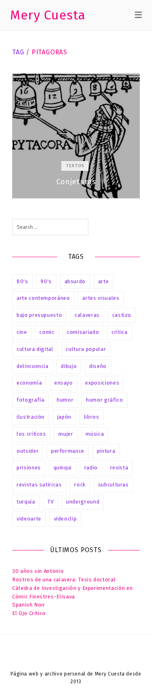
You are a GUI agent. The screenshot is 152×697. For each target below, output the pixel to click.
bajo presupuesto (39, 315)
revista (119, 468)
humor (65, 400)
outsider (28, 451)
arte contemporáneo (43, 298)
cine (22, 332)
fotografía (31, 400)
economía (29, 383)
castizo (122, 315)
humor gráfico (104, 400)
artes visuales (100, 298)
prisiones (29, 468)
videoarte (29, 519)
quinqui (63, 468)
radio (91, 468)
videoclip (65, 519)
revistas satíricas (39, 485)
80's (22, 281)
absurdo (75, 281)
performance (67, 451)
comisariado (83, 332)
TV (50, 502)
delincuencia (33, 366)
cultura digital (35, 349)
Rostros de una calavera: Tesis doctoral (64, 580)
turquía (26, 502)
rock (80, 485)
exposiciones (102, 383)
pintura (106, 451)
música (95, 434)
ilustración (31, 417)
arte (103, 281)
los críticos (31, 434)
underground (82, 502)
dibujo (69, 366)
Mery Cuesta (48, 15)
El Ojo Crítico (29, 613)
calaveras (87, 315)
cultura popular (86, 349)
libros (91, 417)
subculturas (113, 485)
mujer (65, 434)
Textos (75, 165)
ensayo (63, 383)
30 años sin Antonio (38, 571)
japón (64, 417)
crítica (119, 332)
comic (46, 332)
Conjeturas (76, 135)
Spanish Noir (28, 605)
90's (46, 281)
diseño (98, 366)
